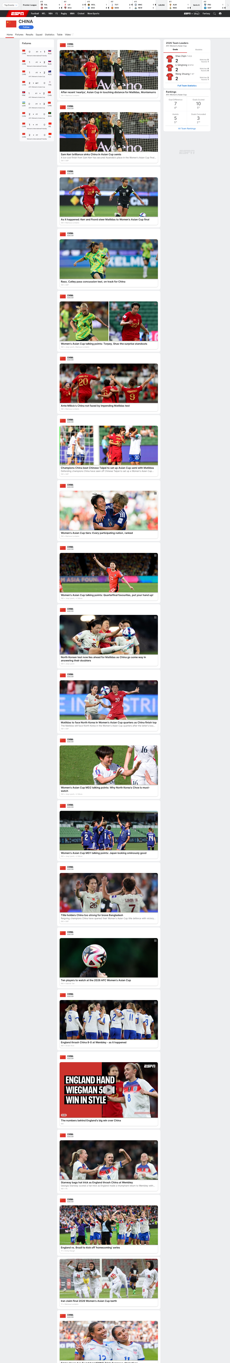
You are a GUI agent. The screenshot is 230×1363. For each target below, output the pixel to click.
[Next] (227, 5)
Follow (26, 27)
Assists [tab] (198, 49)
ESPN (17, 13)
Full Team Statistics (187, 86)
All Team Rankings (187, 128)
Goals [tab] (175, 49)
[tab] (175, 49)
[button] (214, 13)
